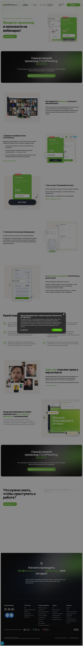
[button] (24, 330)
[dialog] (41, 323)
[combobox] (63, 314)
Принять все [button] (57, 330)
